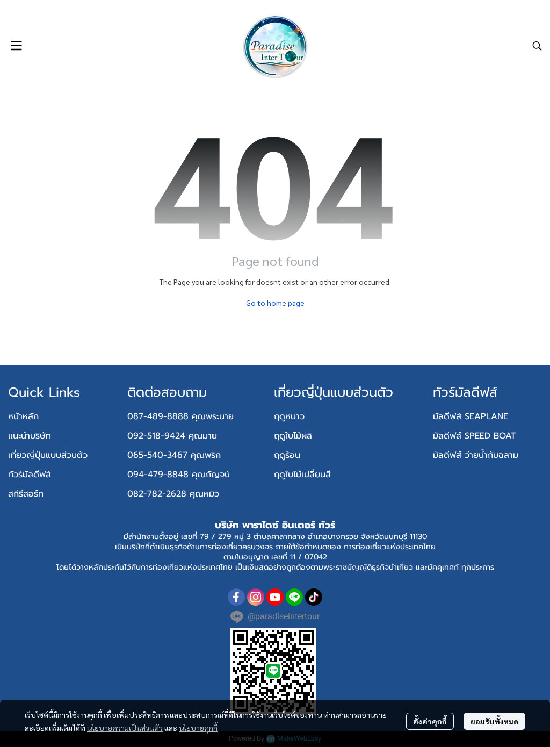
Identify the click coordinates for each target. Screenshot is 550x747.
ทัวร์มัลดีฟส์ (29, 474)
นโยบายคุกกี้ (198, 727)
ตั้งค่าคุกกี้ (430, 721)
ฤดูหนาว (289, 416)
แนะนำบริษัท (29, 435)
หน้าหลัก (23, 416)
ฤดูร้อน (287, 455)
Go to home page (275, 302)
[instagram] (255, 597)
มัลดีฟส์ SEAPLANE (470, 416)
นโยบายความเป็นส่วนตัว (125, 727)
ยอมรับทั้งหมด (494, 721)
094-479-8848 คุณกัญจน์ (178, 474)
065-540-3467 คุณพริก (174, 455)
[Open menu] (16, 45)
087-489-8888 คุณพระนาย (180, 416)
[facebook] (236, 597)
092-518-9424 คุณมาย (172, 435)
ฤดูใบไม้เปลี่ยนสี (302, 474)
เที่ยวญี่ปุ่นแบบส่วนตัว (48, 455)
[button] (537, 45)
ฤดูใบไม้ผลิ (293, 435)
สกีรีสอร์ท (26, 493)
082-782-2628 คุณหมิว (173, 493)
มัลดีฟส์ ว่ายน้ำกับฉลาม (475, 455)
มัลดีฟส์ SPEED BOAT (474, 435)
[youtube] (275, 597)
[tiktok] (313, 597)
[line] (294, 597)
